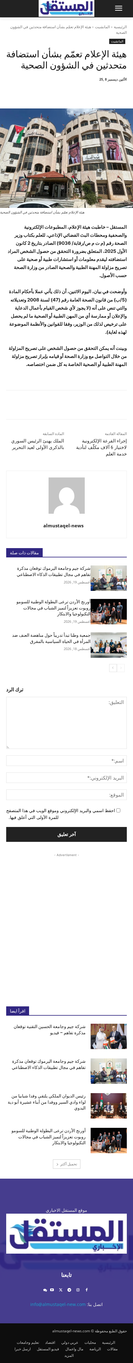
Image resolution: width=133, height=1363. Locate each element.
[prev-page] (121, 668)
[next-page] (113, 668)
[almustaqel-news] (67, 495)
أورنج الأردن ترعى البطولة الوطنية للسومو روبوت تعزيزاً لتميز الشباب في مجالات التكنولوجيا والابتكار (53, 607)
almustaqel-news (63, 525)
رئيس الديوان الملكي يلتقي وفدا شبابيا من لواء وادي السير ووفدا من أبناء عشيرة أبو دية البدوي (47, 1101)
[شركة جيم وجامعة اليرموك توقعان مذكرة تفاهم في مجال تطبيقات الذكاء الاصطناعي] (109, 578)
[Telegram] (69, 1290)
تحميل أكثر (68, 1164)
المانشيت (102, 26)
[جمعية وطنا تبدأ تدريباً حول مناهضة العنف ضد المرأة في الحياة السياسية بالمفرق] (109, 645)
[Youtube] (52, 1290)
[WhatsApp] (58, 93)
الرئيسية (120, 26)
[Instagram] (77, 1290)
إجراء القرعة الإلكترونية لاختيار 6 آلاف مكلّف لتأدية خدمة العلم (101, 447)
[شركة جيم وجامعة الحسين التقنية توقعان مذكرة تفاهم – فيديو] (109, 1036)
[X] (87, 93)
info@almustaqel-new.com (58, 1304)
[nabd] (45, 1290)
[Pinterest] (72, 93)
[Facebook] (101, 93)
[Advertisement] (66, 924)
